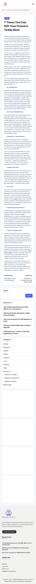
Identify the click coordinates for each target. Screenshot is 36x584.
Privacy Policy (8, 581)
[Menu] (33, 4)
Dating (5, 344)
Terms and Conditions (19, 581)
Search (5, 290)
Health (5, 354)
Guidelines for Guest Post (9, 571)
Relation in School (10, 381)
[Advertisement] (18, 403)
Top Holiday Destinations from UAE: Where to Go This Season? (15, 308)
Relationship (7, 385)
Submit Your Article (9, 531)
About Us (4, 564)
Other (5, 368)
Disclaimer (29, 581)
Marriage (6, 364)
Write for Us (5, 569)
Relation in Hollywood (12, 378)
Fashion (5, 351)
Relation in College (11, 374)
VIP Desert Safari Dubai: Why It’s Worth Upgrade (17, 326)
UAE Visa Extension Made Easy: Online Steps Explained (16, 314)
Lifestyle (6, 357)
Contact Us (5, 566)
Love (6, 18)
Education (6, 347)
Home (3, 10)
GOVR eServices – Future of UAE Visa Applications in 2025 (16, 332)
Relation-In (7, 371)
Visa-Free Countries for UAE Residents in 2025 (17, 320)
